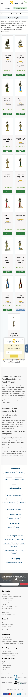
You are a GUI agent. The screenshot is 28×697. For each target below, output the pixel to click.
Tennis (14, 483)
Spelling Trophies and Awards (14, 509)
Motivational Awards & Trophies (14, 495)
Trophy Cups (7, 543)
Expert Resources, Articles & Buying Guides (12, 643)
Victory (14, 553)
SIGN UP (24, 584)
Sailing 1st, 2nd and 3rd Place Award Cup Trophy (7, 260)
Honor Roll (17, 499)
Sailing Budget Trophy (7, 56)
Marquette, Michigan (7, 608)
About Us (4, 622)
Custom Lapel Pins (6, 663)
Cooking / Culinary (9, 539)
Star (22, 550)
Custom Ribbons (6, 667)
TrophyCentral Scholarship (8, 637)
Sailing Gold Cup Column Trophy (20, 138)
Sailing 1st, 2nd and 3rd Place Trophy (7, 217)
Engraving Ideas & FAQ (7, 639)
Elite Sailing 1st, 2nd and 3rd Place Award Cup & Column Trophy (20, 260)
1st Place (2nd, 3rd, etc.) (10, 472)
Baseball (21, 472)
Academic (14, 492)
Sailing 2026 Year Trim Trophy (20, 216)
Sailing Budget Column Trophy (7, 99)
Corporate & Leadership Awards (10, 653)
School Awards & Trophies (8, 655)
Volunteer (10, 527)
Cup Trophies (5, 661)
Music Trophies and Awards (11, 550)
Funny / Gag (14, 546)
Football (6, 479)
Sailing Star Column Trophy (7, 175)
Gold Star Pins (5, 669)
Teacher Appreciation (10, 530)
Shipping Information (7, 626)
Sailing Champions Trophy (7, 297)
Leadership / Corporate (14, 518)
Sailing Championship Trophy (20, 297)
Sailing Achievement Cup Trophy (7, 139)
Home (2, 13)
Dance (15, 543)
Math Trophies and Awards (10, 502)
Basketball (9, 476)
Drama (22, 543)
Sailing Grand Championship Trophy (14, 335)
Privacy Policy (5, 629)
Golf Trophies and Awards (18, 479)
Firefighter (18, 527)
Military (20, 530)
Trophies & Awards (6, 651)
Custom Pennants (6, 665)
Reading (22, 502)
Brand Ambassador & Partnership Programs (12, 641)
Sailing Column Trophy (20, 99)
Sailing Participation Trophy (20, 57)
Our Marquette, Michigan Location (14, 562)
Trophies (7, 13)
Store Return (5, 628)
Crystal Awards (20, 539)
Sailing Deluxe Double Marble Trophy (20, 176)
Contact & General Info (7, 624)
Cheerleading (18, 476)
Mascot (9, 499)
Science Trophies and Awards (14, 506)
